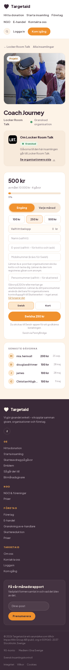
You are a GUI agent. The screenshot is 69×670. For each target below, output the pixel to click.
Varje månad (47, 207)
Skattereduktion (14, 532)
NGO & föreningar (15, 493)
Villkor (20, 664)
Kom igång (39, 31)
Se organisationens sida (37, 159)
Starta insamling (37, 15)
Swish (21, 305)
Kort (48, 305)
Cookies (32, 664)
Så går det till (12, 471)
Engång (22, 207)
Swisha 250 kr (35, 316)
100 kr (16, 219)
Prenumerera (22, 616)
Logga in (19, 31)
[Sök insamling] (7, 31)
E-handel (19, 22)
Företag (57, 15)
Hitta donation (14, 15)
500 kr (52, 219)
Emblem (9, 465)
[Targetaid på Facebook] (7, 431)
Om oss (8, 553)
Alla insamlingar (43, 46)
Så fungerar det (16, 298)
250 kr (34, 219)
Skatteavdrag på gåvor (18, 459)
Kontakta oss (37, 22)
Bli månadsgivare (14, 477)
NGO (7, 22)
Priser (7, 498)
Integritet (9, 664)
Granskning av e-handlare (19, 526)
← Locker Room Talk (17, 46)
